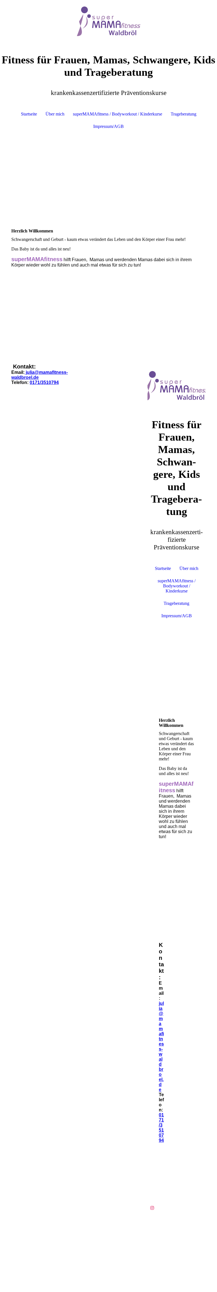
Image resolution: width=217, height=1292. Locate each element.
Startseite (29, 114)
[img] (108, 21)
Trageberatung (183, 114)
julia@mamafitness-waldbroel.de (161, 1046)
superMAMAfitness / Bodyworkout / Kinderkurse (117, 114)
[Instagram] (152, 1208)
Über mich (54, 114)
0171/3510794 (44, 382)
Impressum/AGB (108, 126)
